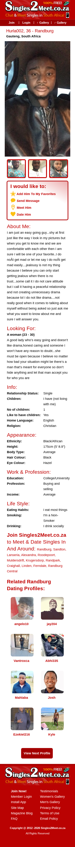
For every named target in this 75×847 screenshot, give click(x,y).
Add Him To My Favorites (36, 194)
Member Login (21, 796)
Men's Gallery (50, 802)
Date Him (24, 214)
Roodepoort (46, 555)
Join (12, 22)
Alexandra (28, 555)
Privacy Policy (50, 808)
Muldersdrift (15, 560)
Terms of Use (49, 813)
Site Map (17, 808)
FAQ (14, 818)
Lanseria (13, 555)
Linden (26, 566)
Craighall (13, 566)
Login (26, 22)
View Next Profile (37, 753)
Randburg (44, 549)
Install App (18, 802)
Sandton (59, 549)
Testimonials (49, 791)
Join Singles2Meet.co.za (36, 535)
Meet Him (24, 207)
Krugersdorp (35, 560)
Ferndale (39, 566)
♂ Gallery (60, 22)
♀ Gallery (42, 22)
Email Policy (49, 818)
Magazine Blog (22, 813)
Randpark (53, 560)
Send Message (28, 201)
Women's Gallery (52, 796)
